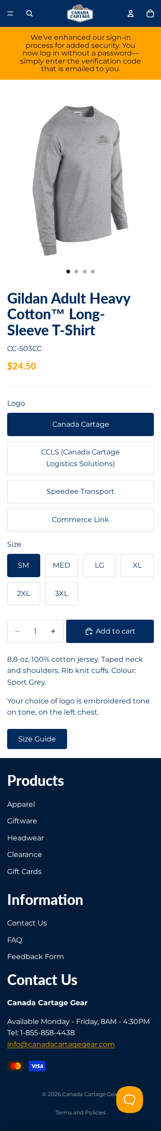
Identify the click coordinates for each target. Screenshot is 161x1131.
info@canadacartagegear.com (61, 1044)
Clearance (24, 854)
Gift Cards (24, 871)
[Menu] (10, 13)
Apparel (21, 804)
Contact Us (27, 923)
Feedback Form (35, 956)
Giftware (22, 821)
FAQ (14, 939)
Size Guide (37, 739)
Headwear (25, 838)
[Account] (130, 13)
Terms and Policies (80, 1112)
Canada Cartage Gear (90, 1094)
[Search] (29, 13)
